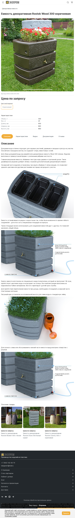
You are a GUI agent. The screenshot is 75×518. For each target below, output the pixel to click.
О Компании (5, 470)
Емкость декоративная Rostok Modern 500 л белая (11, 434)
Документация (48, 136)
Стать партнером (7, 473)
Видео (35, 136)
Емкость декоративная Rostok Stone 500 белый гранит (32, 435)
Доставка (4, 490)
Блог (3, 480)
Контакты (4, 486)
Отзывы (61, 136)
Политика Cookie (11, 516)
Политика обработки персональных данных (37, 500)
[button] (23, 89)
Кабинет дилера (7, 477)
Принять (66, 513)
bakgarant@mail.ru (7, 466)
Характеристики (22, 136)
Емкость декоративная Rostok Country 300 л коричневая (53, 435)
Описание (7, 136)
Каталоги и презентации (9, 483)
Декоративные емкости (9, 8)
